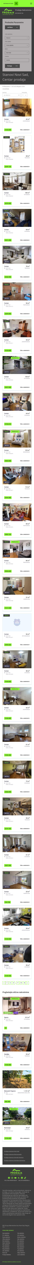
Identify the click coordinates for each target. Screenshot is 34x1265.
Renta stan (4, 1252)
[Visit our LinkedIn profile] (22, 1178)
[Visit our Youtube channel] (15, 1178)
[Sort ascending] (23, 95)
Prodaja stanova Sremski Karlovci (14, 1157)
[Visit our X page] (19, 1178)
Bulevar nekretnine (21, 1237)
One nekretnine (20, 1250)
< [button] (3, 983)
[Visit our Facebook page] (9, 1178)
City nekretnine (20, 1233)
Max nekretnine (20, 1247)
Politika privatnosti (10, 1180)
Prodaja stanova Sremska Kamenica (14, 1160)
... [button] (15, 983)
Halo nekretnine (20, 1239)
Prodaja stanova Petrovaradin (13, 1154)
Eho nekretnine (20, 1241)
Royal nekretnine (6, 1237)
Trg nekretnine (20, 1248)
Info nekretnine (20, 1235)
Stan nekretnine (5, 1245)
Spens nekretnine (6, 1243)
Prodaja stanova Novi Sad (11, 1151)
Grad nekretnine (5, 1233)
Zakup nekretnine (21, 1252)
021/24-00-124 (19, 13)
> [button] (27, 983)
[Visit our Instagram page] (12, 1178)
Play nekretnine (5, 1247)
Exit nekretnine (20, 1245)
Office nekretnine (6, 1239)
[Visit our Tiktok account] (25, 1178)
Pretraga (9, 66)
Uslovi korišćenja (24, 1180)
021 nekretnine (5, 1235)
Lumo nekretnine (21, 1254)
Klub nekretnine (5, 1241)
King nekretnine (5, 1248)
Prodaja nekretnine (6, 1254)
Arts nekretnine (5, 1250)
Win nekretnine (20, 1243)
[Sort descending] (25, 95)
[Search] (16, 3)
